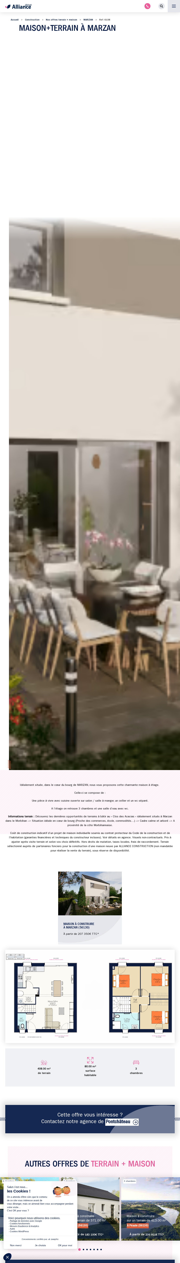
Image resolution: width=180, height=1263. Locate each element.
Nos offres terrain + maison (61, 20)
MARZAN (88, 20)
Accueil (15, 20)
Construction (32, 20)
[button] (161, 6)
